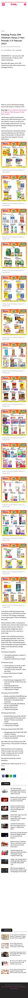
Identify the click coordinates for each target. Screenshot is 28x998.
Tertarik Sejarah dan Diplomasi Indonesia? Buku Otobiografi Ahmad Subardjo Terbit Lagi (18, 853)
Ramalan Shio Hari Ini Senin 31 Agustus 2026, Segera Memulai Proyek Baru (18, 799)
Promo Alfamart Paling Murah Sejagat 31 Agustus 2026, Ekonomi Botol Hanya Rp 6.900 (18, 971)
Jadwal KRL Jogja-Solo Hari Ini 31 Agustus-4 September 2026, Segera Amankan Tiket (18, 817)
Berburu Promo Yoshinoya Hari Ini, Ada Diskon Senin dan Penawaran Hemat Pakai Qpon (18, 844)
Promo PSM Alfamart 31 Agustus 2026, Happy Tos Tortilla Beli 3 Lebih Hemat (17, 945)
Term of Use (5, 987)
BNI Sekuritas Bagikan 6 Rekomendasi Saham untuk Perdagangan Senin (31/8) (18, 870)
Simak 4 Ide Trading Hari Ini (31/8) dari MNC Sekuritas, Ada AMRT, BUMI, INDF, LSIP (18, 861)
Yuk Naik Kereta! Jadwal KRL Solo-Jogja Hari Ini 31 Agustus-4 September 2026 (18, 826)
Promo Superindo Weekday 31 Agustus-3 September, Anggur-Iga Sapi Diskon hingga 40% (18, 936)
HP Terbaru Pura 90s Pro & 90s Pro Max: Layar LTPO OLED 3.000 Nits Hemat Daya (18, 962)
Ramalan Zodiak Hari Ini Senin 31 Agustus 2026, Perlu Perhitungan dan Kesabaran (17, 808)
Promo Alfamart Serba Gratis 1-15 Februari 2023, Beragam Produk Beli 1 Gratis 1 (14, 112)
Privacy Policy (14, 988)
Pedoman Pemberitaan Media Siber (17, 987)
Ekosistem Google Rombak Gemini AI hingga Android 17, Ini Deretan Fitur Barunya (18, 835)
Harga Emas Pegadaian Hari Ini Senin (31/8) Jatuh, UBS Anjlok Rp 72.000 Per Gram (18, 953)
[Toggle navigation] (3, 4)
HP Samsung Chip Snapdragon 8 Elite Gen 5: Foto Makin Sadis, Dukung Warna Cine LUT (18, 791)
